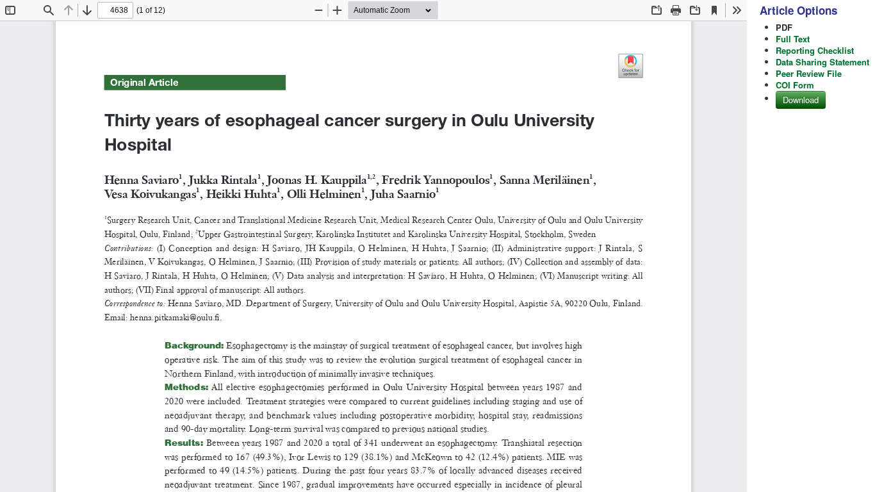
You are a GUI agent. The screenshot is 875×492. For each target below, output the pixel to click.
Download (801, 100)
